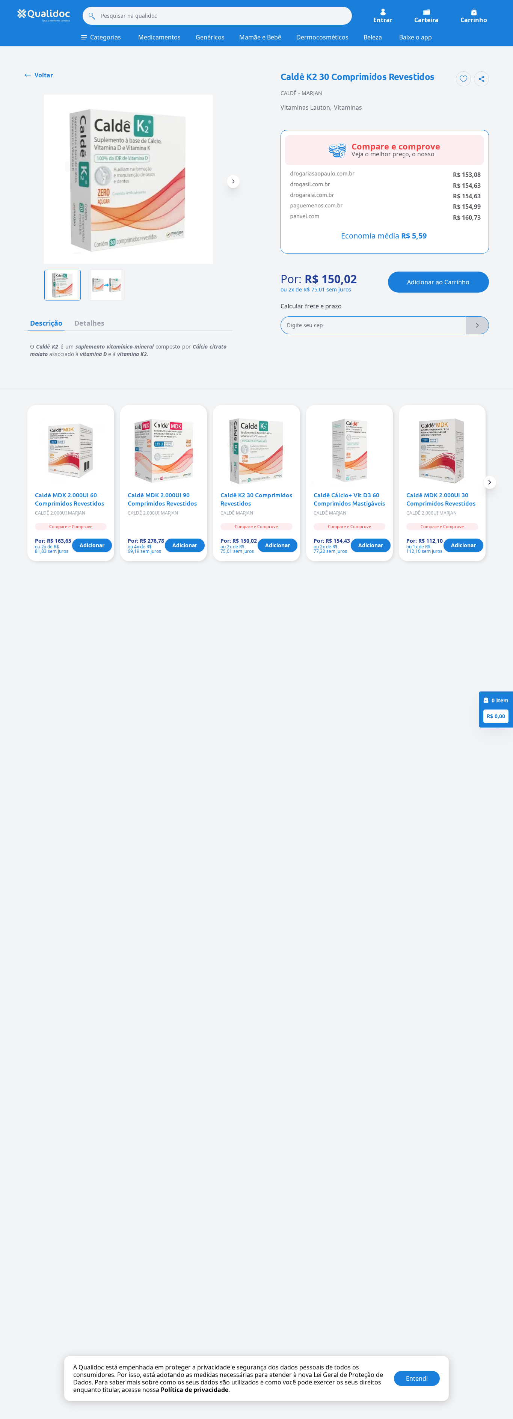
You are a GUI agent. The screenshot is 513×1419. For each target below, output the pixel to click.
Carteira (426, 19)
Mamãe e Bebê (260, 37)
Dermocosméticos (322, 37)
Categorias (105, 37)
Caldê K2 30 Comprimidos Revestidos (256, 499)
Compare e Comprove (70, 526)
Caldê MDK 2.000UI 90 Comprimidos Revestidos (162, 499)
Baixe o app (415, 37)
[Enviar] (477, 325)
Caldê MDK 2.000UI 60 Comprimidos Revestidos (69, 499)
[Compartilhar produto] (481, 78)
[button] (489, 482)
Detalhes (89, 323)
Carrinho (473, 19)
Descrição (46, 323)
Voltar (44, 75)
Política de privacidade (194, 1390)
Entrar (382, 19)
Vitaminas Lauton (305, 107)
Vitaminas (348, 107)
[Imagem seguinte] (233, 181)
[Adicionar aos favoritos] (463, 78)
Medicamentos (159, 37)
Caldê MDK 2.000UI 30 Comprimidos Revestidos (440, 499)
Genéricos (210, 37)
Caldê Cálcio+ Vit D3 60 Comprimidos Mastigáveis (349, 499)
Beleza (373, 37)
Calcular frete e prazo (311, 306)
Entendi (417, 1378)
